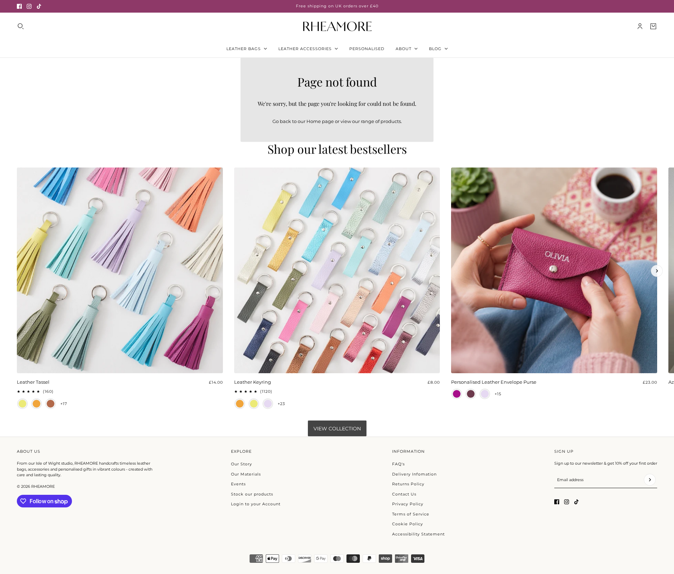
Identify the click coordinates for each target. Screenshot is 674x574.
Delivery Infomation (414, 474)
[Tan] (50, 403)
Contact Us (404, 494)
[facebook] (19, 6)
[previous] (17, 173)
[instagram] (29, 6)
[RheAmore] (337, 26)
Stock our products (252, 494)
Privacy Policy (407, 503)
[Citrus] (22, 403)
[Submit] (650, 480)
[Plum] (456, 394)
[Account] (640, 26)
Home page (320, 121)
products (391, 121)
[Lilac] (268, 403)
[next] (657, 271)
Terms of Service (410, 514)
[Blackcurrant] (471, 394)
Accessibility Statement (418, 534)
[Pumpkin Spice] (36, 403)
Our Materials (246, 474)
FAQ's (398, 464)
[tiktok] (39, 6)
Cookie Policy (407, 523)
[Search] (21, 26)
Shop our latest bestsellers (337, 149)
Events (238, 483)
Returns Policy (408, 483)
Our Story (241, 464)
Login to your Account (255, 503)
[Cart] (653, 26)
